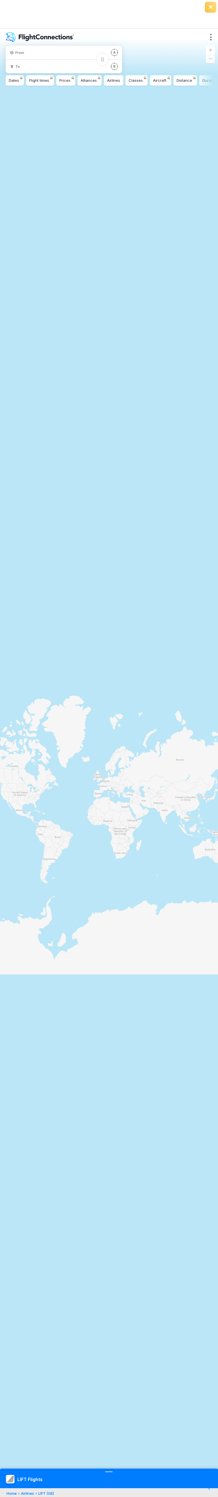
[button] (210, 49)
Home (12, 1493)
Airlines (27, 1493)
